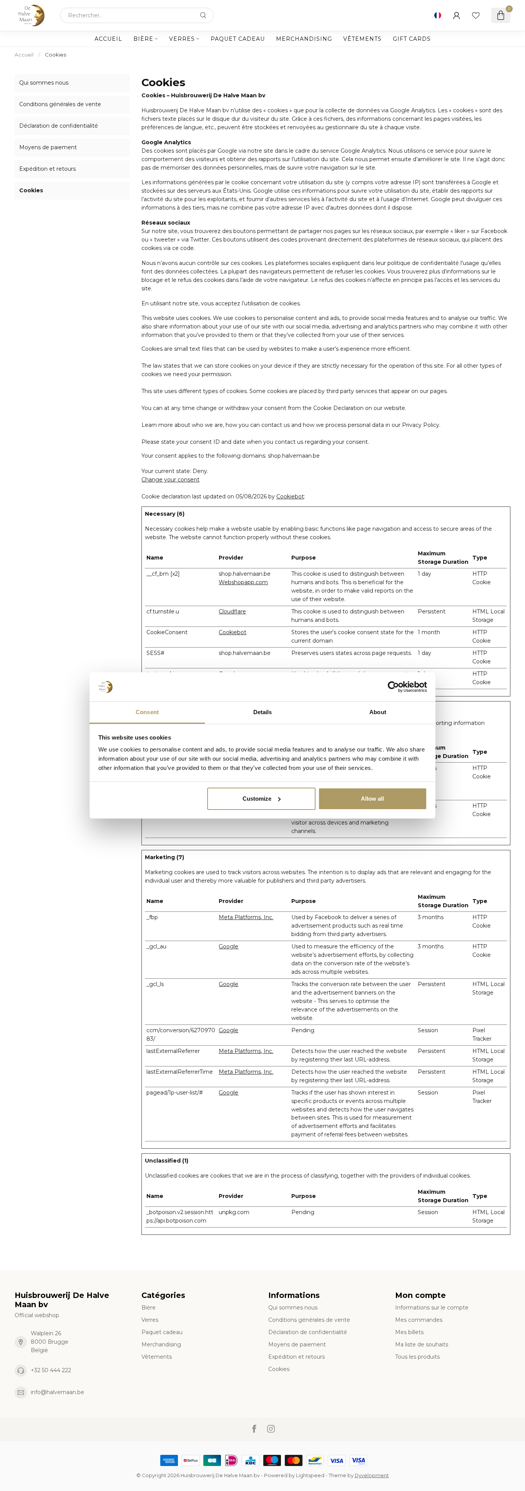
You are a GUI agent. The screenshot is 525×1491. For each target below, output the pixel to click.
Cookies (55, 55)
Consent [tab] (147, 712)
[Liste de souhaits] (476, 15)
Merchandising (304, 38)
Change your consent (170, 479)
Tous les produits (417, 1356)
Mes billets (409, 1332)
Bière (143, 38)
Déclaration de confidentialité (58, 125)
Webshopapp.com (243, 582)
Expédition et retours (47, 168)
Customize (257, 798)
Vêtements (362, 38)
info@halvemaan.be (57, 1392)
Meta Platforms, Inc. (246, 917)
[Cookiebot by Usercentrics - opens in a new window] (393, 687)
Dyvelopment (372, 1475)
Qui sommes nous (43, 82)
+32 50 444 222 (51, 1370)
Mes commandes (418, 1319)
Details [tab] (262, 712)
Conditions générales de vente (60, 104)
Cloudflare (232, 611)
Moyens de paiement (48, 147)
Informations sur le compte (432, 1307)
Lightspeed (310, 1475)
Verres (182, 38)
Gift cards (412, 38)
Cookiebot (290, 496)
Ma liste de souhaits (421, 1344)
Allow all (372, 798)
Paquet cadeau (238, 38)
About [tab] (377, 712)
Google (228, 946)
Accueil (108, 38)
